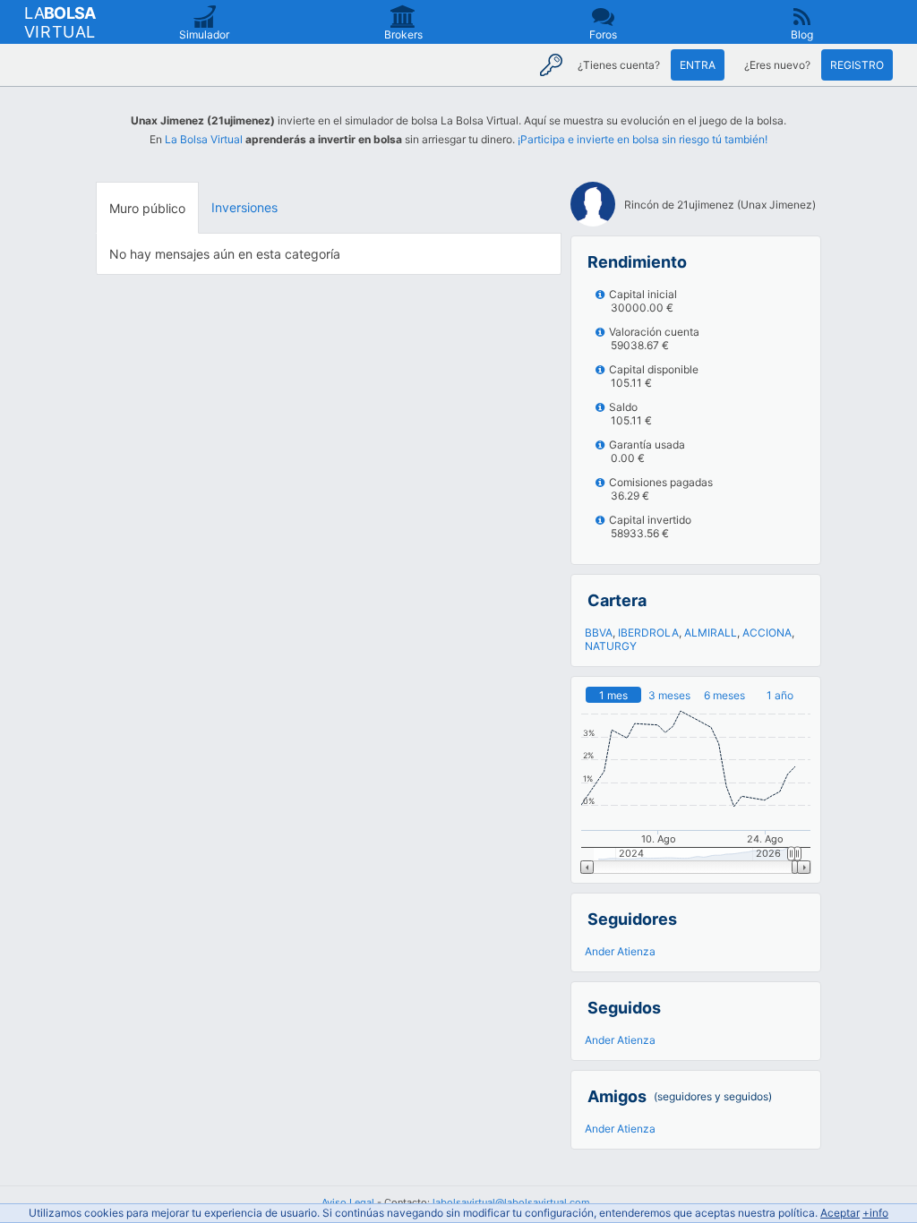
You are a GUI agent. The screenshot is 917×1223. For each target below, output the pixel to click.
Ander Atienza (620, 951)
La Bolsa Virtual (204, 139)
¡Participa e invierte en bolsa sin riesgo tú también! (642, 139)
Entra (698, 65)
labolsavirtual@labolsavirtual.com (511, 1202)
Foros (603, 34)
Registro (857, 65)
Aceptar (840, 1212)
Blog (802, 34)
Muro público (147, 208)
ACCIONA (767, 632)
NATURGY (611, 646)
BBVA (599, 632)
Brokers (403, 34)
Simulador (204, 34)
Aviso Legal (347, 1202)
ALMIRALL (710, 632)
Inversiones (244, 207)
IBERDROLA (648, 632)
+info (875, 1212)
